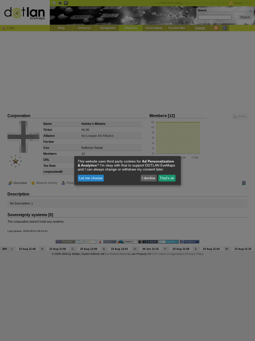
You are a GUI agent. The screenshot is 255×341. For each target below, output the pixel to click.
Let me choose (91, 178)
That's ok (167, 178)
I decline (148, 178)
